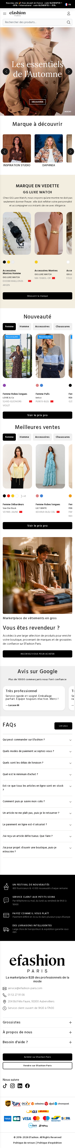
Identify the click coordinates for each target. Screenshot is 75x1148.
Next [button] (68, 71)
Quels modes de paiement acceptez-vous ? (28, 751)
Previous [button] (6, 71)
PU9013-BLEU (42, 401)
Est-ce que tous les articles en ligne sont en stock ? (33, 788)
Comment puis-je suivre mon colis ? (24, 801)
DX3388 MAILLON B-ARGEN (13, 283)
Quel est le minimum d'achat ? (20, 774)
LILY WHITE (41, 508)
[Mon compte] (68, 14)
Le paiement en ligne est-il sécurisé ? (25, 825)
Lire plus (63, 726)
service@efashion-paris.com (25, 988)
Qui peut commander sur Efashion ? (24, 740)
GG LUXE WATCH (11, 277)
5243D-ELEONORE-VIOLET (12, 404)
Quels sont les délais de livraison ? (23, 763)
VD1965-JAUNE (10, 512)
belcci (39, 398)
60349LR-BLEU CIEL (45, 512)
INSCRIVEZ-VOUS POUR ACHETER (38, 654)
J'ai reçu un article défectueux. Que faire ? (28, 836)
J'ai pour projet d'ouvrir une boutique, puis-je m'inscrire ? (29, 850)
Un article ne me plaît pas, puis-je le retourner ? (31, 813)
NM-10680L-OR (43, 278)
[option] (37, 71)
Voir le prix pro (37, 415)
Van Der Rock (9, 508)
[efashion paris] (19, 13)
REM (71, 398)
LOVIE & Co (8, 398)
